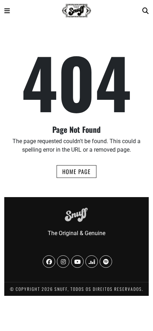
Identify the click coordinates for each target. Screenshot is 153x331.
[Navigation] (7, 11)
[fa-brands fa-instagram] (63, 261)
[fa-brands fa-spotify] (106, 261)
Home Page (76, 171)
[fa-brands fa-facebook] (49, 261)
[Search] (145, 11)
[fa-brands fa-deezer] (91, 261)
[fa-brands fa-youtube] (77, 261)
